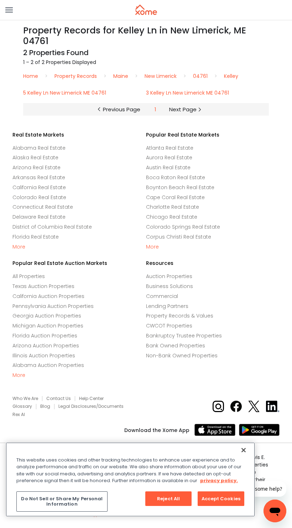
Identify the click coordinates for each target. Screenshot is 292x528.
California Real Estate (39, 187)
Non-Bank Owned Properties (182, 355)
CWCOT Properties (169, 325)
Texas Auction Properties (43, 286)
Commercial (162, 296)
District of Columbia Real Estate (52, 226)
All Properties (28, 276)
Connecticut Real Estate (42, 206)
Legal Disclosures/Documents (91, 406)
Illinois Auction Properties (43, 355)
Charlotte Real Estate (172, 206)
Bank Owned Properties (175, 345)
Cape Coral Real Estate (175, 197)
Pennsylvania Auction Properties (53, 306)
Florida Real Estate (35, 236)
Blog (45, 406)
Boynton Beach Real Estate (180, 187)
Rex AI (18, 414)
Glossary (22, 406)
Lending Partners (167, 306)
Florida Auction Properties (44, 335)
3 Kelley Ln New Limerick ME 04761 (187, 92)
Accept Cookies (221, 498)
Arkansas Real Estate (38, 177)
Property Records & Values (179, 315)
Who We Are (25, 398)
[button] (9, 10)
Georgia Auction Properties (46, 315)
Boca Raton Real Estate (175, 177)
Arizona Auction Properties (45, 345)
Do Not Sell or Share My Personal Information (62, 501)
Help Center (91, 398)
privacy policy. (219, 480)
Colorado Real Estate (39, 197)
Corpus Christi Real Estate (178, 236)
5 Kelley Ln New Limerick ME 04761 (64, 92)
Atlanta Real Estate (169, 147)
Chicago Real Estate (171, 216)
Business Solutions (169, 286)
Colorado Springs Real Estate (183, 226)
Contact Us (58, 398)
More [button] (18, 247)
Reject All (168, 498)
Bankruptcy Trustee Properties (184, 335)
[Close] (243, 450)
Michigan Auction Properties (47, 325)
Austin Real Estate (168, 167)
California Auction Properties (48, 296)
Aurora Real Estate (169, 157)
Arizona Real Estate (36, 167)
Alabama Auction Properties (48, 365)
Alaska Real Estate (35, 157)
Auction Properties (169, 276)
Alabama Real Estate (39, 147)
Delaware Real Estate (39, 216)
